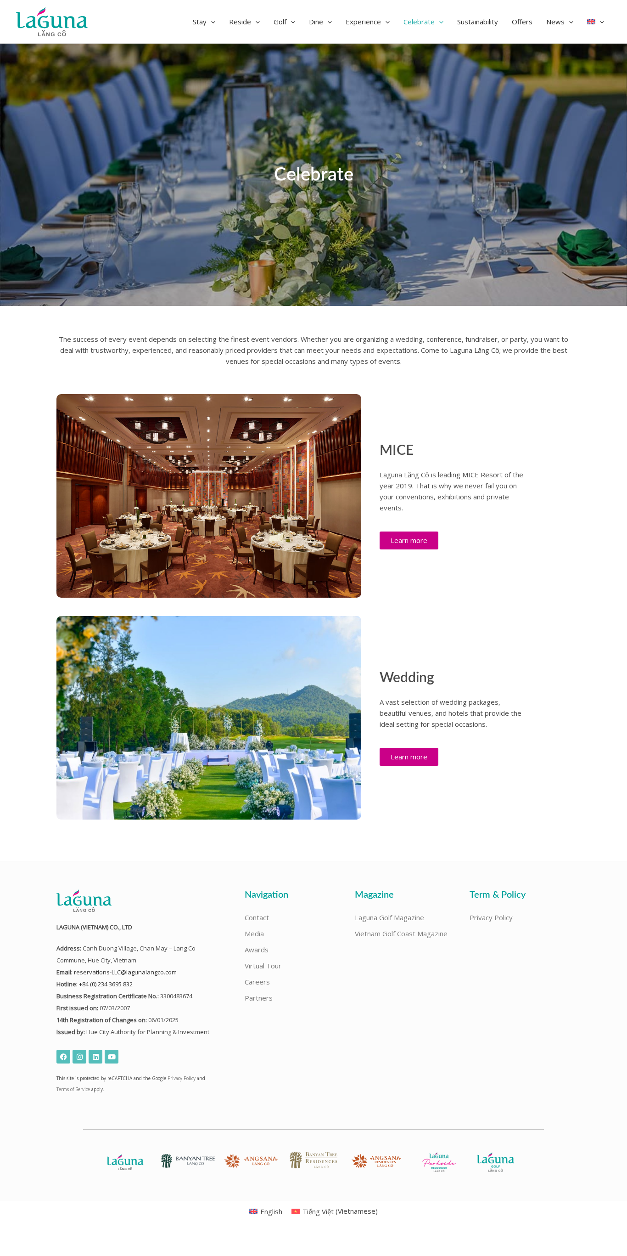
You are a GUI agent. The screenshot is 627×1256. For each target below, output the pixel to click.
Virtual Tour (263, 965)
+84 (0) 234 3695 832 (106, 984)
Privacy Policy (182, 1078)
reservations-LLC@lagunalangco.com (125, 972)
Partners (259, 997)
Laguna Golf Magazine (389, 917)
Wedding (407, 678)
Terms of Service (73, 1089)
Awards (257, 949)
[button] (204, 22)
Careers (257, 981)
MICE (397, 451)
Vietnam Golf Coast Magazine (401, 933)
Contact (257, 917)
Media (254, 933)
